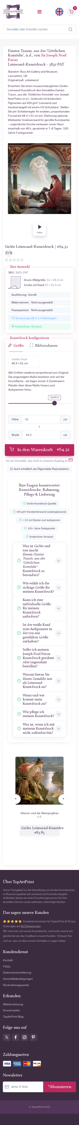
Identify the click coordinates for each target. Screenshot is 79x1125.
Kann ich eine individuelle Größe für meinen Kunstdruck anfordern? (37, 608)
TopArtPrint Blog (13, 1016)
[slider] (54, 403)
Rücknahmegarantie (16, 985)
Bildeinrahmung (13, 1004)
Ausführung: (24, 295)
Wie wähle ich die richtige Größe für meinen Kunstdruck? (38, 587)
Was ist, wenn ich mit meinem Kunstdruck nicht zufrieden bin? (39, 729)
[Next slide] (63, 799)
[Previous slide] (16, 799)
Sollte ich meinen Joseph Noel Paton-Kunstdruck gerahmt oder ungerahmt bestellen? (38, 658)
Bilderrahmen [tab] (46, 346)
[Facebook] (15, 1037)
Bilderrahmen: (32, 302)
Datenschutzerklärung (17, 972)
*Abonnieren (59, 1087)
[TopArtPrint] (13, 11)
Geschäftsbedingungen (18, 979)
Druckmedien (11, 1010)
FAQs (6, 966)
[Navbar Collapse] (39, 12)
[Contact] (70, 461)
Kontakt (8, 960)
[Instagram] (24, 1037)
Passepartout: (32, 310)
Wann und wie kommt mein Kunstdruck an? (34, 700)
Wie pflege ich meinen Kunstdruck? (38, 714)
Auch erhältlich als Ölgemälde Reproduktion (41, 469)
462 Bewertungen (31, 926)
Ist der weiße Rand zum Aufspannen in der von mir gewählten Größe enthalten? (37, 633)
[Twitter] (6, 1037)
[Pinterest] (33, 1037)
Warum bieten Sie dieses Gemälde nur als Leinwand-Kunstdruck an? (37, 681)
